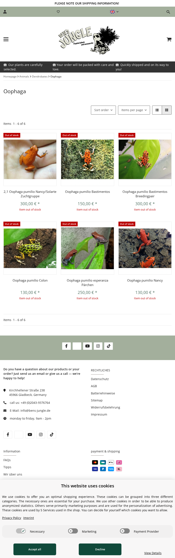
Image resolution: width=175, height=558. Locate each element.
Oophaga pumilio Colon (30, 280)
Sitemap (97, 400)
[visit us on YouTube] (87, 346)
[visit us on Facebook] (66, 346)
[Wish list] (58, 11)
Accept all (34, 549)
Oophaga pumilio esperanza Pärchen (87, 282)
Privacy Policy (11, 518)
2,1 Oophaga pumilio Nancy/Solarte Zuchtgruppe (30, 193)
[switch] (21, 530)
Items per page (132, 110)
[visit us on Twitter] (77, 346)
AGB (94, 386)
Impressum (99, 414)
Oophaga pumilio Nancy (145, 280)
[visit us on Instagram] (98, 346)
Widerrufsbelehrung (105, 407)
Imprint (28, 518)
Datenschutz (100, 379)
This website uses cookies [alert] (87, 486)
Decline (100, 549)
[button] (114, 12)
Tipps (7, 467)
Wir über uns (12, 474)
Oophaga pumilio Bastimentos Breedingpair (144, 193)
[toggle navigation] (6, 39)
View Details (153, 553)
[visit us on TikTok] (108, 346)
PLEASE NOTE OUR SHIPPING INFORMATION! (87, 3)
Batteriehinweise (103, 393)
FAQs (7, 460)
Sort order (101, 110)
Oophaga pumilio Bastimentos (87, 191)
